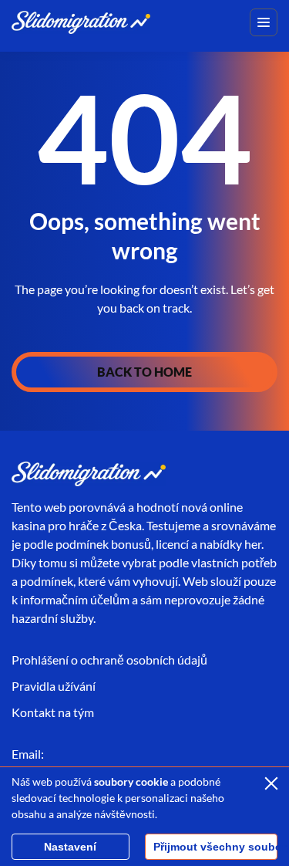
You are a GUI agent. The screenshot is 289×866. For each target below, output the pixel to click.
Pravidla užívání (54, 685)
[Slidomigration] (81, 22)
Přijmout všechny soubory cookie (215, 847)
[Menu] (263, 22)
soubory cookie (131, 781)
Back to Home (144, 371)
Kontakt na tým (53, 712)
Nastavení (70, 847)
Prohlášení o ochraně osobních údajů (109, 659)
